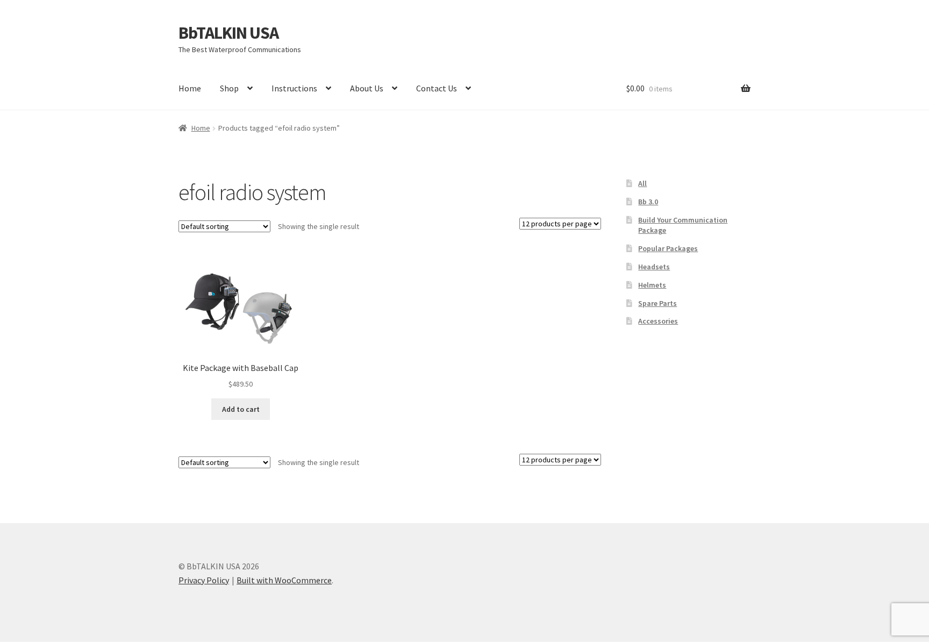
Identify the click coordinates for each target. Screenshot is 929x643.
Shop (229, 88)
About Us (366, 88)
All (642, 183)
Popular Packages (668, 248)
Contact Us (436, 88)
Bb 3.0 (648, 201)
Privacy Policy (203, 580)
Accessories (658, 321)
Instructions (294, 88)
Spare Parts (657, 303)
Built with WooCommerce (284, 580)
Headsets (654, 267)
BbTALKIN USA (228, 33)
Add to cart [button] (241, 409)
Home (189, 88)
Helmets (652, 285)
